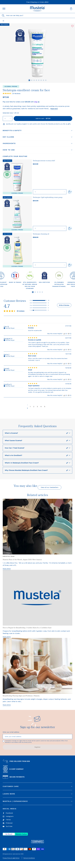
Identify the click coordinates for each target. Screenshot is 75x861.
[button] (37, 8)
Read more (54, 108)
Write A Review (64, 305)
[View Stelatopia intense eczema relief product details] (17, 176)
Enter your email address (11, 732)
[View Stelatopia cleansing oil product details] (17, 250)
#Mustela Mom (8, 556)
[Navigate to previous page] (37, 405)
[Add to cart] (69, 191)
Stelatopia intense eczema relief (44, 160)
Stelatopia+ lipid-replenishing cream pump (47, 197)
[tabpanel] (15, 280)
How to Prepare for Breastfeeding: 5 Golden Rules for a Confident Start (27, 628)
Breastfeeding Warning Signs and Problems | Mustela (21, 696)
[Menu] (4, 9)
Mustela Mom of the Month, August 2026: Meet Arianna (22, 559)
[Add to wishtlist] (72, 26)
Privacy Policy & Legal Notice (11, 858)
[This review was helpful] (64, 333)
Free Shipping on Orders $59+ (37, 2)
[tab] (29, 80)
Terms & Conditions (29, 858)
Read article (7, 568)
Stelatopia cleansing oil (41, 234)
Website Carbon (21, 834)
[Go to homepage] (3, 20)
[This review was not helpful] (68, 333)
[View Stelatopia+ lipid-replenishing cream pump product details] (17, 213)
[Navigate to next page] (37, 408)
